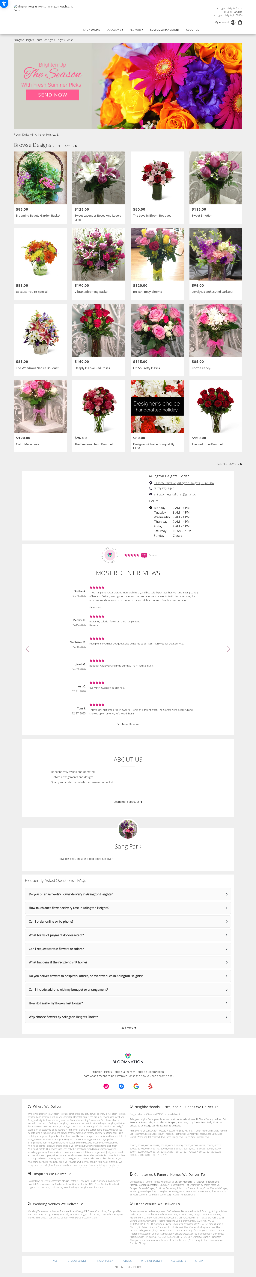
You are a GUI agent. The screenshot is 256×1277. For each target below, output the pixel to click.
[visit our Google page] (136, 1086)
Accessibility (178, 1260)
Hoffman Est (220, 1119)
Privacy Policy (104, 1260)
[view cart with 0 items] (240, 22)
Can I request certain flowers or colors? (56, 949)
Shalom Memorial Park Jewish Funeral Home (197, 1181)
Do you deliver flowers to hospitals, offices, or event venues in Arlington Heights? (86, 976)
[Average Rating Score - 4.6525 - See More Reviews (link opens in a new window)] (132, 554)
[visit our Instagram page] (106, 1086)
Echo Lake (159, 1122)
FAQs (54, 1260)
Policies (127, 1260)
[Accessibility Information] (4, 4)
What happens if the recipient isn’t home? (58, 962)
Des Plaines (157, 1125)
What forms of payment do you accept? (56, 935)
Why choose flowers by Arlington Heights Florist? (63, 1017)
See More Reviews (128, 724)
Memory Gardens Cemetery (144, 1184)
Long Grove (194, 1122)
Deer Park (206, 1122)
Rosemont (135, 1122)
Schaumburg (144, 1125)
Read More (127, 1027)
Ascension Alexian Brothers (65, 1181)
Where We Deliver (47, 1106)
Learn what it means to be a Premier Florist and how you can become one (127, 1076)
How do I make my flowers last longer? (56, 1003)
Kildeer (191, 1119)
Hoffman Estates (204, 1119)
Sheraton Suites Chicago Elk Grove (77, 1211)
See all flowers (63, 146)
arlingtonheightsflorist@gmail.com (176, 494)
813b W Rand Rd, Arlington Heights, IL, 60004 (184, 483)
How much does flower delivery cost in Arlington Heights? (69, 908)
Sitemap (199, 1260)
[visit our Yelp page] (150, 1086)
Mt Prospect (171, 1122)
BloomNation (156, 1072)
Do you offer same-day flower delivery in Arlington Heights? (71, 894)
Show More (95, 607)
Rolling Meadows (172, 1125)
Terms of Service (76, 1260)
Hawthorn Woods (178, 1119)
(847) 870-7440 (164, 489)
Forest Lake (147, 1122)
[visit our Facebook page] (121, 1086)
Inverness (182, 1122)
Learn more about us (127, 801)
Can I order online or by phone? (51, 921)
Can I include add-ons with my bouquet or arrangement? (68, 989)
